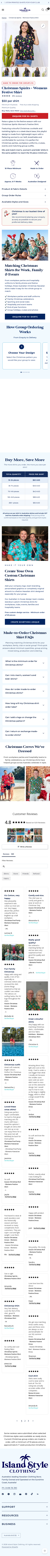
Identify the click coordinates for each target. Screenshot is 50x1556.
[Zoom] (43, 25)
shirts (6, 873)
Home (4, 18)
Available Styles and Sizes (15, 202)
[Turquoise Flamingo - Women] (11, 838)
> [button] (33, 1420)
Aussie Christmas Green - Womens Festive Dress (35, 1218)
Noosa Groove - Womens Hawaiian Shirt (36, 1395)
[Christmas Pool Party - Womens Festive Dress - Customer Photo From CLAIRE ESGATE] (20, 838)
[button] (25, 316)
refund (36, 873)
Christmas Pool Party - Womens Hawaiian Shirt (12, 923)
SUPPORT (8, 1506)
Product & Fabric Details (14, 189)
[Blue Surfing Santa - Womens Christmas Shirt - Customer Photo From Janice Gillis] (29, 838)
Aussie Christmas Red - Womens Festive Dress (12, 1077)
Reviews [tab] (6, 854)
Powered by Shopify (10, 1547)
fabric (6, 878)
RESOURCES (10, 1515)
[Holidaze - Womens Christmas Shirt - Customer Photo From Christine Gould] (38, 831)
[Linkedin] (39, 1494)
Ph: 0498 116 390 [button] (9, 1488)
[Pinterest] (27, 1494)
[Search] (43, 10)
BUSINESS (9, 1524)
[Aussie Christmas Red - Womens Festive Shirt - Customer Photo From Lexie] (29, 831)
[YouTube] (22, 1494)
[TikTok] (33, 1494)
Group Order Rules (11, 195)
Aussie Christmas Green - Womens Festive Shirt (10, 1006)
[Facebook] (4, 1494)
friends (26, 873)
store (15, 873)
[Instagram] (16, 1494)
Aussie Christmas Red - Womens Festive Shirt (37, 910)
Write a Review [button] (26, 847)
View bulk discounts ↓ (28, 111)
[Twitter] (10, 1494)
